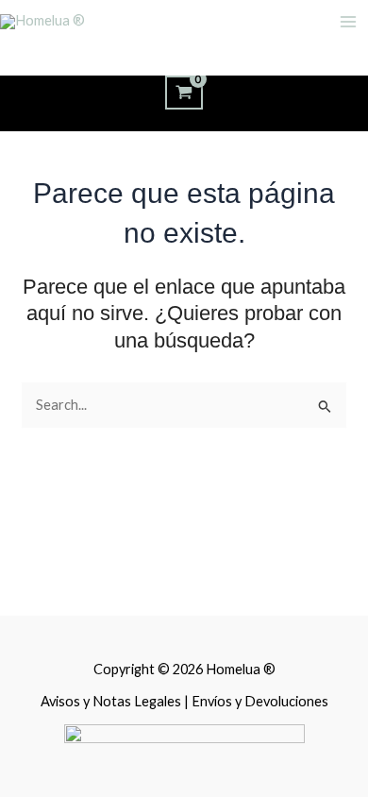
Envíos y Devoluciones (260, 701)
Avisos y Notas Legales (112, 701)
